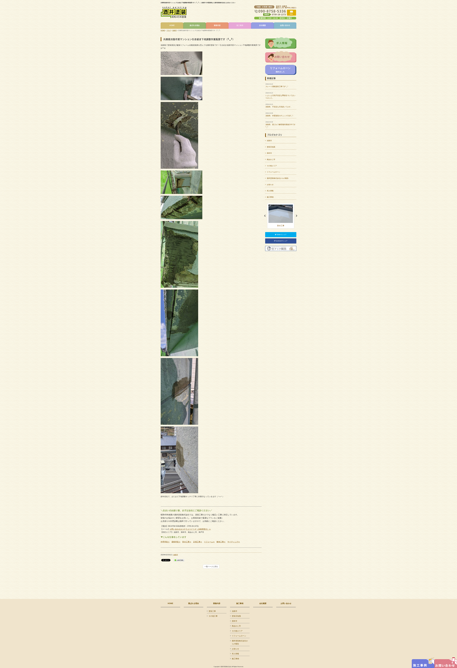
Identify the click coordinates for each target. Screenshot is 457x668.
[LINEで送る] (179, 560)
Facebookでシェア (281, 241)
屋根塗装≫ (175, 542)
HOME (163, 30)
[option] (281, 215)
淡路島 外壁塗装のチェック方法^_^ (279, 114)
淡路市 (174, 30)
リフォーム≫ (209, 542)
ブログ (168, 30)
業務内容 (216, 603)
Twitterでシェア (281, 234)
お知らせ (270, 184)
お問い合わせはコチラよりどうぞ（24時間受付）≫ (190, 529)
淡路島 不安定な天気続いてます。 (279, 106)
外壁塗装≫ (165, 542)
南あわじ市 (271, 159)
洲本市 (269, 153)
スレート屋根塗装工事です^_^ (277, 85)
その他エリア (272, 166)
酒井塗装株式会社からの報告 (277, 178)
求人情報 (270, 191)
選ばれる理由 (193, 603)
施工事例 (270, 197)
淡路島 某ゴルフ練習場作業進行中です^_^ (281, 124)
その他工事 (213, 616)
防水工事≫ (186, 542)
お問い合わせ (286, 603)
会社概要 (262, 603)
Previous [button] (265, 216)
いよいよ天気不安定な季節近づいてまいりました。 (281, 95)
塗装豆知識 (271, 147)
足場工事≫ (197, 542)
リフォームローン (273, 172)
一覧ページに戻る (211, 566)
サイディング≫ (233, 542)
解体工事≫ (221, 542)
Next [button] (296, 216)
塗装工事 (212, 611)
